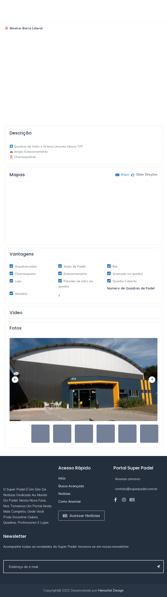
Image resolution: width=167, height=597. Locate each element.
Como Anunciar (69, 501)
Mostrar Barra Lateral (26, 28)
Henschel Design (111, 590)
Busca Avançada (71, 486)
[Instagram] (124, 500)
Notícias (64, 494)
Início (62, 478)
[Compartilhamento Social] (13, 110)
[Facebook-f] (116, 500)
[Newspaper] (132, 500)
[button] (83, 151)
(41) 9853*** (9, 66)
